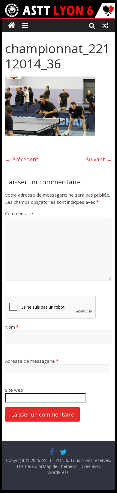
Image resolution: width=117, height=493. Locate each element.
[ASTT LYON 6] (58, 10)
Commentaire (19, 213)
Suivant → (99, 159)
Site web (14, 390)
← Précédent (21, 159)
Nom (12, 327)
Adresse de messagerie (31, 361)
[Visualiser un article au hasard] (105, 25)
